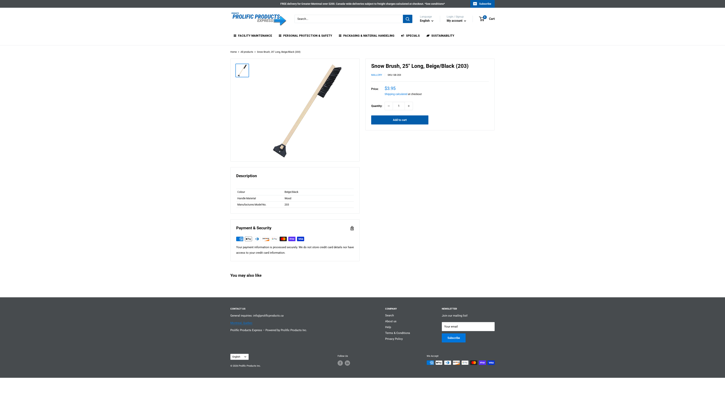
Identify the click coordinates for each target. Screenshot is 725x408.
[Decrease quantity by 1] (389, 106)
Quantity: (376, 106)
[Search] (407, 19)
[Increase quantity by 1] (409, 106)
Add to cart (400, 120)
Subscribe (485, 3)
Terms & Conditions (397, 333)
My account (455, 20)
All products (247, 51)
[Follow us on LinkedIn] (347, 363)
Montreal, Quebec (241, 323)
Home (233, 51)
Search (389, 315)
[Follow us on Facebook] (340, 363)
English (236, 356)
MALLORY (376, 74)
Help (388, 327)
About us (390, 321)
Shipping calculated (396, 94)
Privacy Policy (394, 339)
